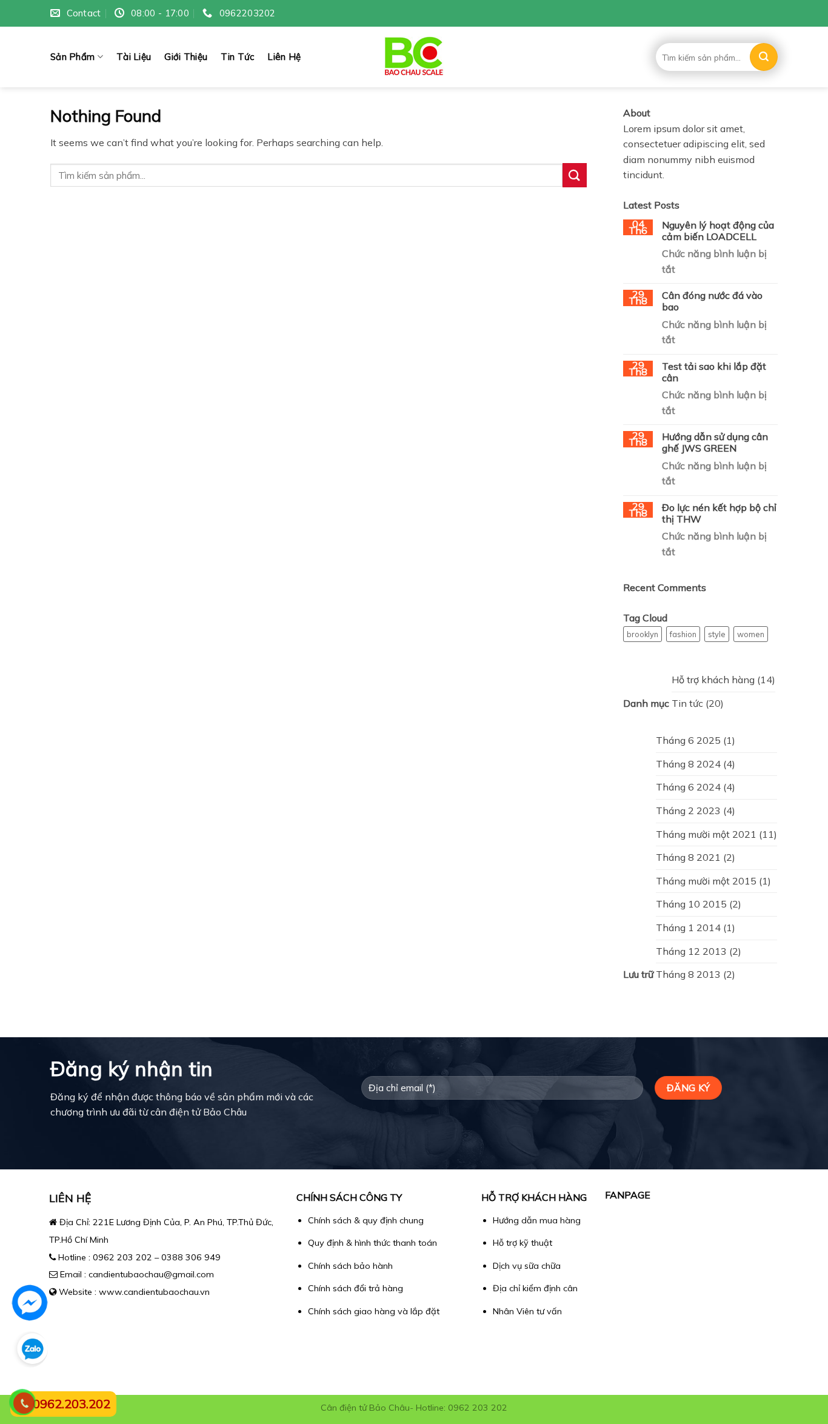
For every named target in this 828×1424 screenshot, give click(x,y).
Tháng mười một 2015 (706, 881)
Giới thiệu (185, 56)
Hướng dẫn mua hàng (537, 1220)
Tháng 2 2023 (688, 810)
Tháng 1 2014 (688, 927)
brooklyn (642, 634)
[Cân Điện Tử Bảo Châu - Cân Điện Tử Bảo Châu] (414, 57)
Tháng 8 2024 (688, 764)
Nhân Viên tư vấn (527, 1311)
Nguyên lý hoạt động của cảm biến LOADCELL (718, 230)
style (717, 634)
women (750, 634)
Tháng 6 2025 (688, 740)
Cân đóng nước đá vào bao (712, 301)
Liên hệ (284, 56)
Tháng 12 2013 (691, 951)
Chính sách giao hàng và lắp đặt (373, 1311)
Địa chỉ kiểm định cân (535, 1288)
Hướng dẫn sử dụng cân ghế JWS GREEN (715, 442)
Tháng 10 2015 (691, 904)
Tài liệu (133, 56)
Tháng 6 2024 (688, 787)
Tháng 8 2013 (688, 974)
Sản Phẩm (72, 56)
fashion (683, 634)
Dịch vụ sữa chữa (527, 1265)
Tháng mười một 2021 (706, 834)
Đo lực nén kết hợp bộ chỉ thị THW (719, 513)
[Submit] (764, 57)
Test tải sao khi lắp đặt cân (714, 372)
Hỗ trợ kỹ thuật (522, 1242)
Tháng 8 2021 (688, 857)
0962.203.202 (71, 1403)
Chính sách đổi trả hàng (355, 1288)
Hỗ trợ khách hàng (713, 680)
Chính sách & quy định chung (366, 1220)
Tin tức (237, 56)
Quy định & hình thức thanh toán (372, 1242)
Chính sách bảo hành (350, 1265)
